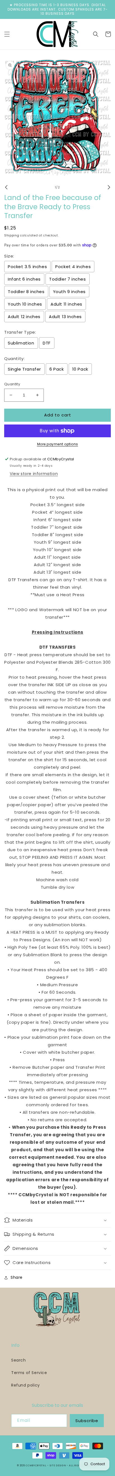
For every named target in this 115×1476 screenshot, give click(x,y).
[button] (7, 34)
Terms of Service (29, 1372)
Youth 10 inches (25, 304)
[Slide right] (109, 187)
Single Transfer (24, 369)
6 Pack (56, 369)
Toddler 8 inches (26, 291)
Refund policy (25, 1385)
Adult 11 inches (66, 304)
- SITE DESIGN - (58, 1465)
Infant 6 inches (24, 279)
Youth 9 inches (69, 291)
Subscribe (86, 1420)
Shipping (11, 235)
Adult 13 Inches (65, 316)
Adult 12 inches (24, 316)
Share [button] (17, 1277)
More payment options (57, 444)
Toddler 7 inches (67, 279)
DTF (47, 343)
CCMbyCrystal (36, 1465)
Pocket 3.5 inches (27, 266)
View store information (34, 473)
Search (18, 1360)
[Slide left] (6, 187)
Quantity (12, 384)
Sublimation (21, 343)
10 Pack (80, 369)
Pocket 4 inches (73, 266)
